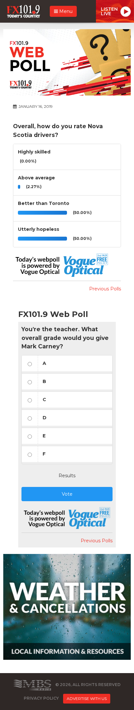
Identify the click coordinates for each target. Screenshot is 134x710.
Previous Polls (105, 289)
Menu (65, 11)
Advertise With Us (87, 698)
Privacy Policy (41, 698)
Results (67, 476)
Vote (67, 494)
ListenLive (109, 11)
